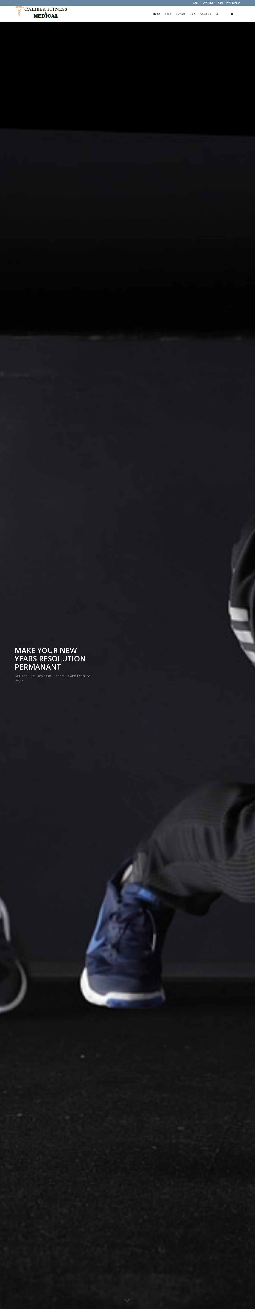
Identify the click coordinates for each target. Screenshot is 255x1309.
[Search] (216, 13)
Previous (8, 665)
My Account (208, 2)
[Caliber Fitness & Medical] (43, 13)
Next (246, 665)
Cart (220, 2)
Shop (196, 2)
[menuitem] (196, 3)
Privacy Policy (233, 2)
